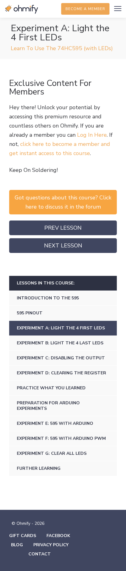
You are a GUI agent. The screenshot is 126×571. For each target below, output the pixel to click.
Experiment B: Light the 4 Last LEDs (60, 343)
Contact (39, 554)
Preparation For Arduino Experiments (48, 405)
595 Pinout (30, 313)
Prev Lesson (63, 228)
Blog (17, 545)
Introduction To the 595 (48, 298)
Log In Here (92, 135)
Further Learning (39, 468)
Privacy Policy (51, 545)
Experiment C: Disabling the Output (61, 358)
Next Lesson (63, 245)
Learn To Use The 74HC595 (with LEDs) (62, 48)
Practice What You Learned (51, 388)
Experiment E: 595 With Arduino (55, 423)
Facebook (58, 536)
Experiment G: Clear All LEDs (52, 453)
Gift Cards (22, 536)
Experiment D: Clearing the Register (61, 373)
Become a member (85, 8)
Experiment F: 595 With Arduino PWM (61, 438)
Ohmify (21, 9)
